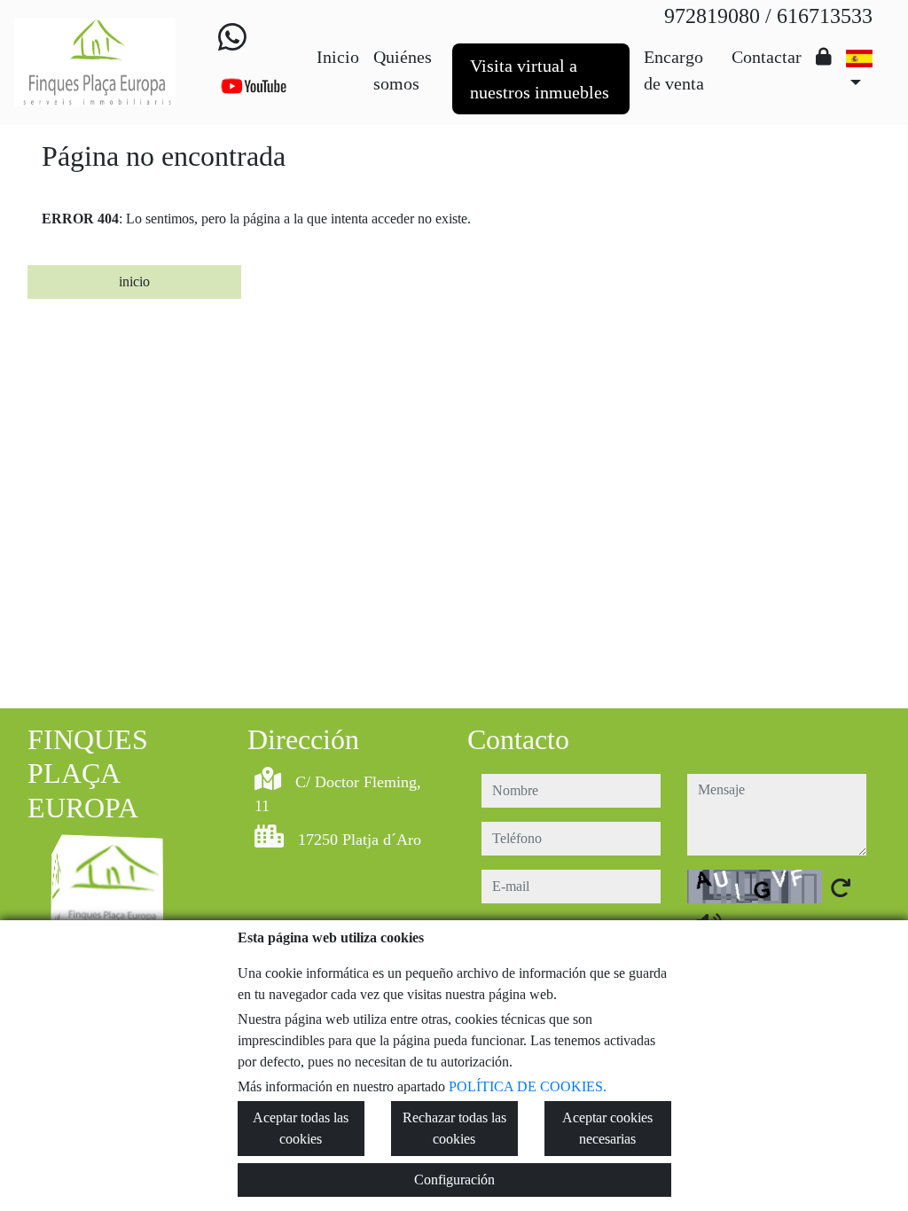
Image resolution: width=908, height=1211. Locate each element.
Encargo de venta (674, 70)
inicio (134, 281)
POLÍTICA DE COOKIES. (528, 1086)
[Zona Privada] (824, 56)
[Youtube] (253, 86)
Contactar (767, 56)
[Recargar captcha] (840, 887)
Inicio (338, 56)
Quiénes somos (402, 70)
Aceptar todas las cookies (300, 1128)
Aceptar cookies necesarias (607, 1128)
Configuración (454, 1179)
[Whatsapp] (232, 38)
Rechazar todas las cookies (454, 1128)
